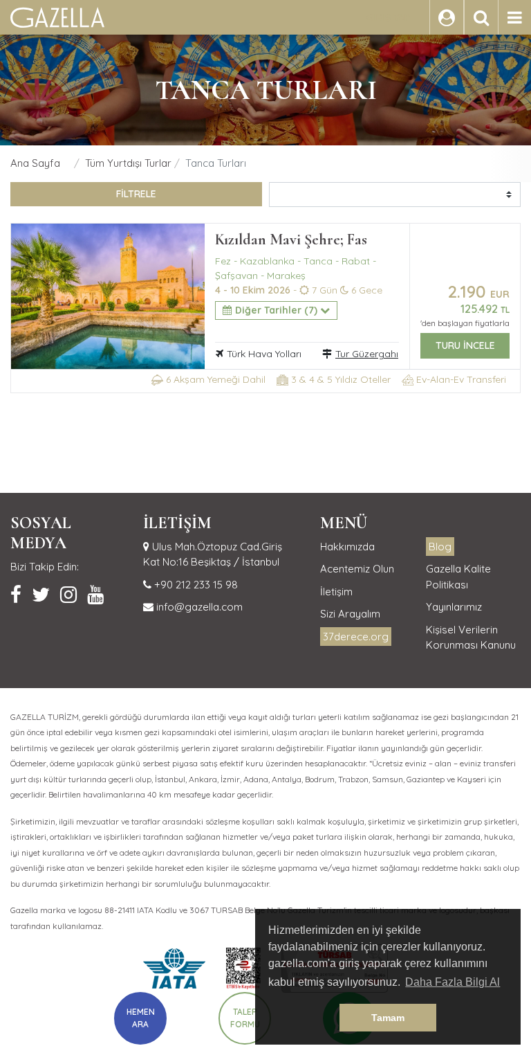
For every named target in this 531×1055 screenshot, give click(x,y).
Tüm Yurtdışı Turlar (128, 163)
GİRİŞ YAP (388, 17)
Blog (440, 546)
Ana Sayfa (35, 163)
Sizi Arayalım (350, 613)
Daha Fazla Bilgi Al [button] (452, 982)
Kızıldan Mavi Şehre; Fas (291, 240)
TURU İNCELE (465, 345)
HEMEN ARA (141, 1018)
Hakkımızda (347, 546)
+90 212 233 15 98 (194, 584)
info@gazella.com (198, 606)
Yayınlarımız (454, 606)
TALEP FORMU (245, 1018)
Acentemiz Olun (357, 568)
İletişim (336, 591)
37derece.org (356, 636)
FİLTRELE (136, 194)
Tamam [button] (387, 1017)
